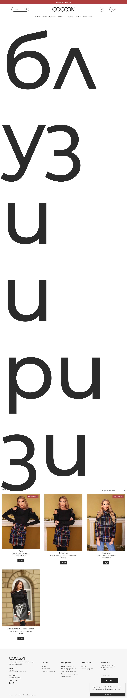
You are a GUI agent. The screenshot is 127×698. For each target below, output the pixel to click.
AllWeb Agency (31, 695)
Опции (21, 560)
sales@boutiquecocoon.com (18, 671)
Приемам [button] (108, 694)
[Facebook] (10, 683)
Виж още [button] (117, 689)
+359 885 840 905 (15, 678)
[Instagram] (13, 683)
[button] (52, 16)
